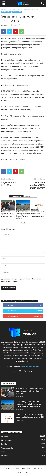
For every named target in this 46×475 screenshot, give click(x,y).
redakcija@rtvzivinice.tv (30, 366)
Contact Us (38, 468)
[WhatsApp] (21, 31)
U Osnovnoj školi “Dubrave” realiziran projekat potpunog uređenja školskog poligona (23, 215)
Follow (39, 311)
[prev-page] (21, 222)
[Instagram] (20, 372)
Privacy (16, 468)
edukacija (4, 456)
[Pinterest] (15, 31)
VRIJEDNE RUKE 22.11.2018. (8, 183)
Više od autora (30, 196)
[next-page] (24, 222)
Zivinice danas (16, 12)
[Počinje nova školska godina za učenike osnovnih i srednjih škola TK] (8, 205)
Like (40, 305)
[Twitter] (9, 31)
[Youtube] (30, 372)
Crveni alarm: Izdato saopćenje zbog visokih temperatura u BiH (38, 214)
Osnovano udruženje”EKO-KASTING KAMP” (37, 185)
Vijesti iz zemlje (7, 448)
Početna (3, 9)
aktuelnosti (12, 9)
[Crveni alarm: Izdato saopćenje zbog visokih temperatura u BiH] (38, 205)
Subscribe (38, 316)
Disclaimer (7, 468)
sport (3, 452)
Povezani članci (16, 196)
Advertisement (26, 468)
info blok (4, 444)
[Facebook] (3, 31)
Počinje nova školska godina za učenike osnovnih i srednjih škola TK (7, 214)
